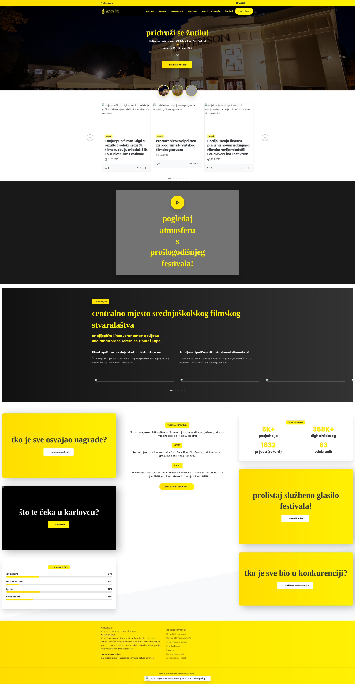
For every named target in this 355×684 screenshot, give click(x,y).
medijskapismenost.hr (176, 658)
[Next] (265, 137)
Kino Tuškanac (173, 646)
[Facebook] (116, 3)
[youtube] (120, 3)
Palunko (170, 650)
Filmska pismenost (175, 654)
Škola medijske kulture (176, 642)
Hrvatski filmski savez (176, 634)
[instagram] (124, 3)
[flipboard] (129, 3)
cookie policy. (199, 678)
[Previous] (90, 137)
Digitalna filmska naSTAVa (178, 638)
